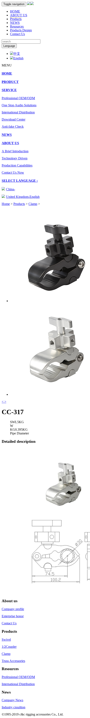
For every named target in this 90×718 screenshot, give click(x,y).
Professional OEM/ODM (18, 98)
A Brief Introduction (15, 151)
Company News (12, 700)
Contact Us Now (13, 172)
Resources (17, 26)
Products (16, 19)
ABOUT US (18, 15)
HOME (15, 11)
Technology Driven (14, 158)
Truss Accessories (13, 661)
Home (6, 204)
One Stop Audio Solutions (19, 105)
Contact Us (17, 34)
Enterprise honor (13, 616)
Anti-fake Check (13, 126)
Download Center (13, 119)
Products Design (21, 30)
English (18, 58)
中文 (16, 53)
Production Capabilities (17, 165)
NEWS (15, 22)
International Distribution (18, 112)
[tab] (45, 73)
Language (9, 45)
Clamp (32, 204)
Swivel (6, 639)
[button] (9, 90)
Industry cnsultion (13, 707)
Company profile (13, 609)
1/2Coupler (9, 646)
